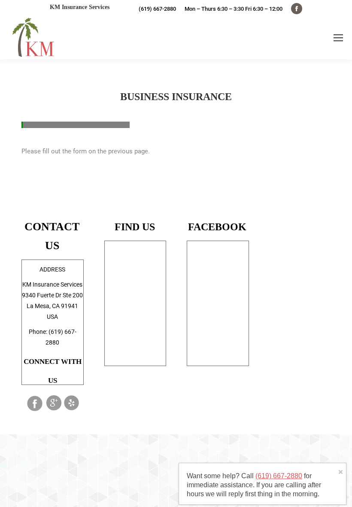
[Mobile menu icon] (338, 38)
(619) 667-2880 (278, 476)
